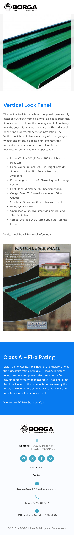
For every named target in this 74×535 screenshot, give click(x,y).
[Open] (68, 7)
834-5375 (41, 503)
